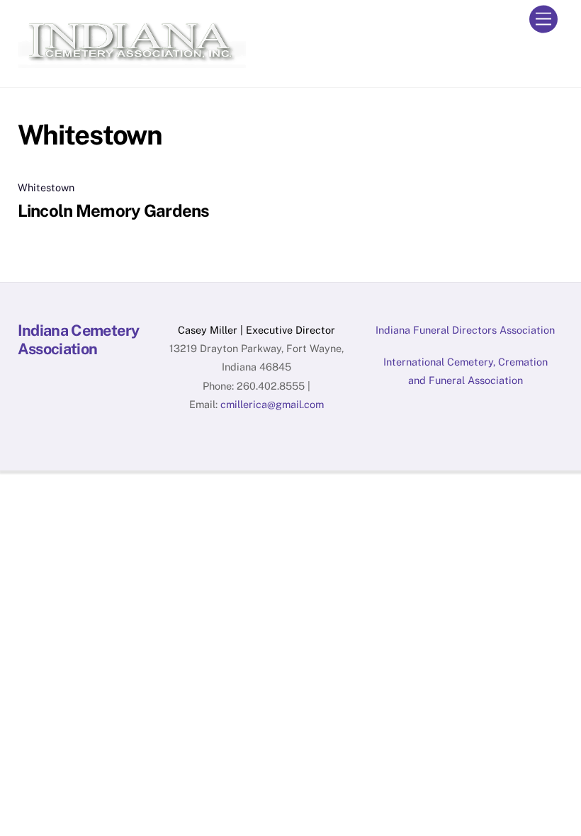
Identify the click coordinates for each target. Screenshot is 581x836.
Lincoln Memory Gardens (114, 210)
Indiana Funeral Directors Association (465, 330)
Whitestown (46, 187)
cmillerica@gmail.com (272, 404)
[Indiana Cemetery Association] (132, 62)
